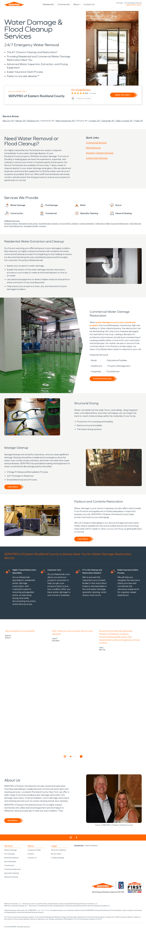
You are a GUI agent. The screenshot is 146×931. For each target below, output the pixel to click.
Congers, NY (94, 121)
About (76, 4)
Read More (12, 820)
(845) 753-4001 (134, 5)
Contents (42, 226)
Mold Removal (93, 147)
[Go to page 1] (70, 756)
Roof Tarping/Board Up (13, 226)
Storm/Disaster (10, 862)
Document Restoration (120, 224)
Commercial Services (96, 142)
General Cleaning (11, 877)
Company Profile (34, 850)
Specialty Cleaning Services (99, 152)
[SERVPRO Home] (14, 4)
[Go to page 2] (73, 756)
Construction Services (97, 158)
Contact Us (89, 4)
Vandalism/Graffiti (31, 226)
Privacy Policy (56, 854)
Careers (31, 854)
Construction (9, 865)
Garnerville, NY (108, 121)
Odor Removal (135, 224)
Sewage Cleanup (11, 224)
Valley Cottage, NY (124, 121)
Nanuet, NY (20, 121)
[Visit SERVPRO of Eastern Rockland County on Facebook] (76, 837)
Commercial (63, 4)
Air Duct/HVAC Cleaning (68, 224)
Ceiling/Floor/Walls (102, 224)
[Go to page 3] (75, 756)
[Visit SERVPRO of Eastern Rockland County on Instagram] (70, 837)
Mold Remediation (11, 858)
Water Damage (10, 850)
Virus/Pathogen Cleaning (48, 224)
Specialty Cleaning (11, 873)
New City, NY (8, 121)
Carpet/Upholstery (86, 224)
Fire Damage (9, 854)
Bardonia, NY (33, 121)
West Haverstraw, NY (65, 121)
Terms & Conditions (58, 850)
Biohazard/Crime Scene (28, 224)
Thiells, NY (138, 121)
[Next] (81, 756)
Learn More (13, 487)
